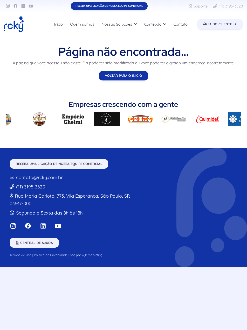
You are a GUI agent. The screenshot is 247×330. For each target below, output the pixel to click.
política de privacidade (181, 241)
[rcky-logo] (14, 24)
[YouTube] (31, 6)
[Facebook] (15, 6)
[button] (134, 24)
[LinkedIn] (23, 6)
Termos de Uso (20, 255)
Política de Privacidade (51, 255)
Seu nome (165, 206)
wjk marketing (92, 255)
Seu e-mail (203, 206)
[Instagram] (8, 6)
